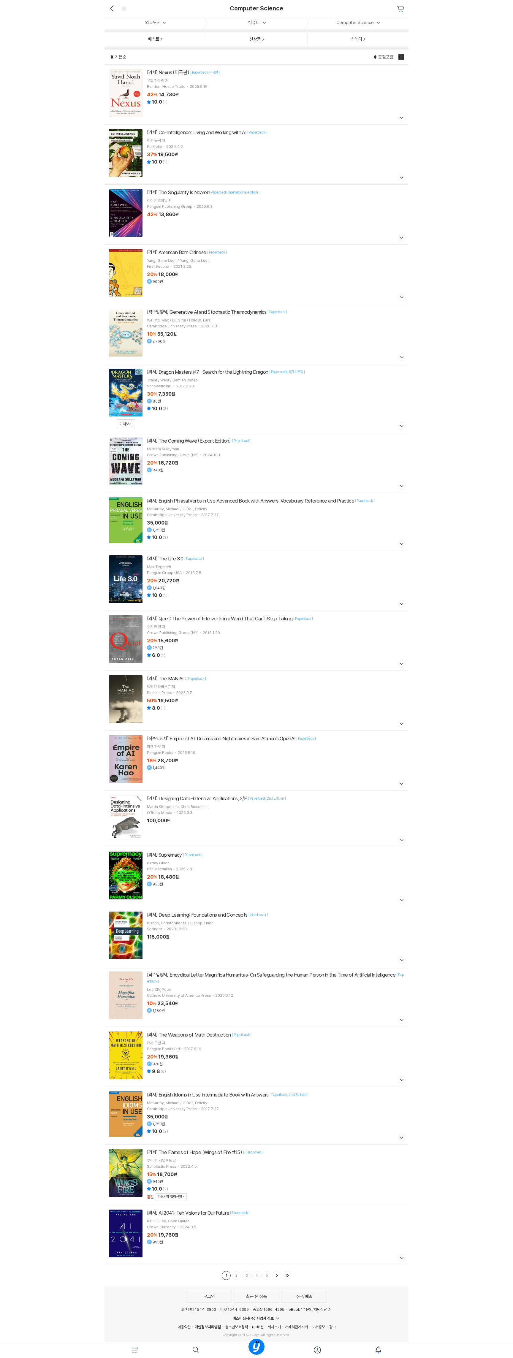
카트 (401, 9)
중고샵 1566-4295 (268, 1309)
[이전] (111, 8)
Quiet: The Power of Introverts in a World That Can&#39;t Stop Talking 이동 (256, 640)
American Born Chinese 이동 (256, 274)
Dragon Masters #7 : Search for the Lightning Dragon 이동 (256, 398)
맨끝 (286, 1275)
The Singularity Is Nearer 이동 (256, 214)
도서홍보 (318, 1326)
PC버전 (258, 1326)
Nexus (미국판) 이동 (256, 94)
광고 (332, 1326)
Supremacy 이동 (256, 877)
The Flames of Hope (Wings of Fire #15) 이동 (256, 1174)
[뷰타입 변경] (401, 57)
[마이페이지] (317, 1350)
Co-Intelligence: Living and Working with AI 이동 (256, 154)
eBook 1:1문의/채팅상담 (308, 1309)
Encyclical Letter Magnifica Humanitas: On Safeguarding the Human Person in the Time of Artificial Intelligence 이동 (256, 997)
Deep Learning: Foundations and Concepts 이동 (256, 937)
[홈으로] (256, 1350)
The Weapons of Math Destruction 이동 (256, 1056)
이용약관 (184, 1326)
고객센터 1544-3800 (198, 1309)
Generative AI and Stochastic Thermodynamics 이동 (256, 334)
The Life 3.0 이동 (256, 580)
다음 (276, 1275)
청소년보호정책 (236, 1326)
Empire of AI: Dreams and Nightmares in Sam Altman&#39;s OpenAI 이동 (256, 760)
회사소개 (274, 1326)
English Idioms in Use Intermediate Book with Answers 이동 (256, 1115)
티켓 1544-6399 (234, 1309)
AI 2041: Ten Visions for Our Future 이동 (256, 1235)
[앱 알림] (378, 1350)
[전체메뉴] (135, 1350)
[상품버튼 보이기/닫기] (400, 118)
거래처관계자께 (296, 1326)
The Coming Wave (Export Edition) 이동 (256, 463)
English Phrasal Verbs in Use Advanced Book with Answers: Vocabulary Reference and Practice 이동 (256, 521)
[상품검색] (196, 1350)
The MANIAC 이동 (256, 700)
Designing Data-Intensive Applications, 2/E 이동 (256, 818)
